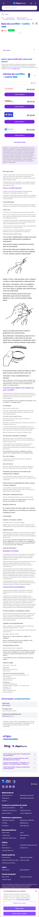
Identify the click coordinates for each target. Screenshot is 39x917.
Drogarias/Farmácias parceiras (28, 845)
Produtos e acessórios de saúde (14, 805)
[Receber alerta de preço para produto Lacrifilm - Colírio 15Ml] (35, 83)
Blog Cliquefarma (24, 869)
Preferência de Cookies (8, 863)
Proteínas (4, 823)
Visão (21, 807)
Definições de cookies (19, 903)
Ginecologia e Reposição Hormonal (27, 798)
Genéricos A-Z (24, 847)
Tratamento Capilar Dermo (9, 838)
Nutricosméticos (24, 835)
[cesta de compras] (35, 3)
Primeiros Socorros (25, 810)
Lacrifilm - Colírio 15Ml (9, 19)
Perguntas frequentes (26, 876)
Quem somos (5, 869)
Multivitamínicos (24, 823)
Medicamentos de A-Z (22, 18)
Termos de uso (6, 857)
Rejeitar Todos (19, 908)
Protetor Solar (6, 835)
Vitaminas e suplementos (12, 818)
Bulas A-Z (4, 845)
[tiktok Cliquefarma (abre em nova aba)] (10, 786)
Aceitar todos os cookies (19, 913)
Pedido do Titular (24, 860)
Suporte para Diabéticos (8, 807)
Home (2, 18)
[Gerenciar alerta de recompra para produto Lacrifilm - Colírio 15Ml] (31, 83)
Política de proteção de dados (10, 860)
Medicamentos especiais (27, 795)
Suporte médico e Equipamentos (7, 813)
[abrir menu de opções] (3, 3)
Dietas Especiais (24, 825)
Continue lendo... (16, 68)
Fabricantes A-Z (6, 847)
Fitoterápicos (5, 798)
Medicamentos (10, 18)
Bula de (15, 25)
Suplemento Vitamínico (8, 820)
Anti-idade (23, 838)
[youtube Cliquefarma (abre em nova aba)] (6, 786)
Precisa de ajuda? (9, 874)
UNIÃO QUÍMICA (6, 705)
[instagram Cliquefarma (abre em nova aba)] (13, 786)
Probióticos (5, 825)
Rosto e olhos (5, 832)
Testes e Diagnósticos (26, 813)
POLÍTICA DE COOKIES (23, 899)
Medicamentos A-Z (7, 795)
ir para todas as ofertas (19, 142)
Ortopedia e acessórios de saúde (9, 811)
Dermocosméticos (9, 830)
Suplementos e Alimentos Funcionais (27, 820)
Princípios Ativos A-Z (8, 850)
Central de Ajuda (6, 879)
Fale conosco (5, 876)
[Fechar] (36, 891)
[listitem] (15, 746)
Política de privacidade (26, 857)
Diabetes (4, 800)
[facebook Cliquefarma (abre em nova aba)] (3, 786)
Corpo (21, 832)
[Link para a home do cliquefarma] (19, 3)
